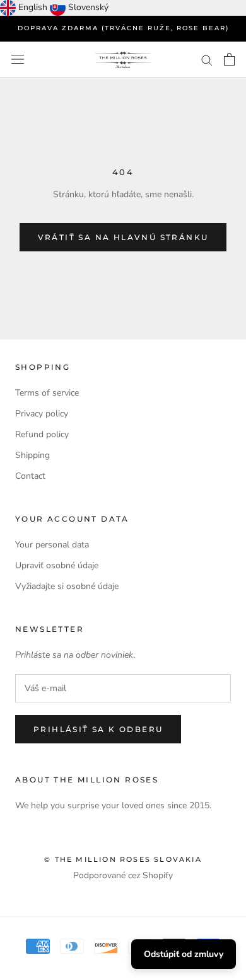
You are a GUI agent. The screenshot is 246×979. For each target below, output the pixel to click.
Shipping (32, 455)
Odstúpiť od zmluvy (183, 954)
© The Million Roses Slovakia (123, 859)
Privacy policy (41, 414)
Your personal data (52, 545)
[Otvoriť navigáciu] (17, 59)
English (32, 7)
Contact (30, 476)
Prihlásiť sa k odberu (98, 729)
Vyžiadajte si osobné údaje (67, 586)
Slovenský (88, 7)
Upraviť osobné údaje (56, 565)
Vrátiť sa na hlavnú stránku (123, 237)
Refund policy (42, 434)
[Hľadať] (207, 59)
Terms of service (47, 393)
